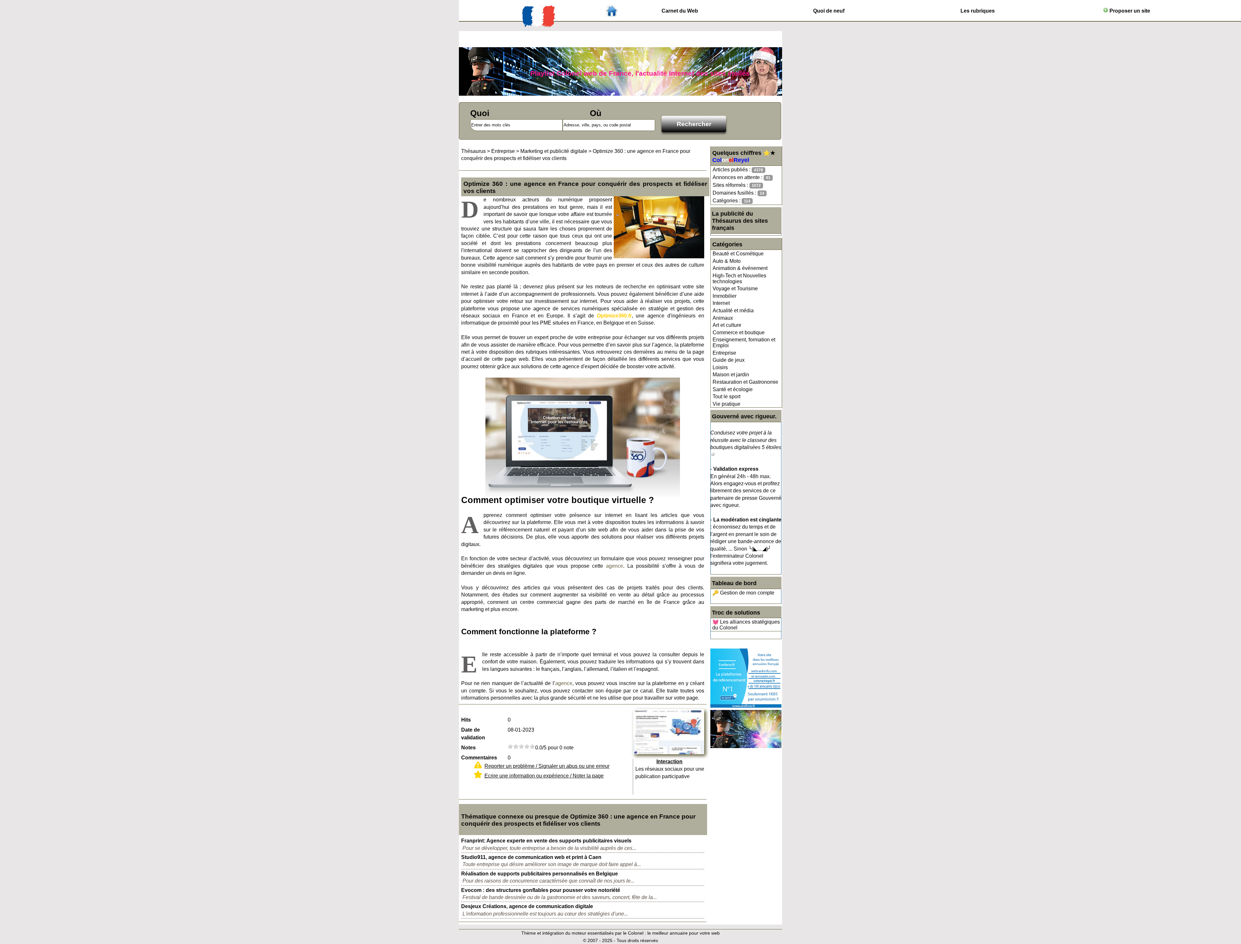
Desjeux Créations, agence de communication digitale (527, 906)
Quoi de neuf (828, 11)
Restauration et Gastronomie (745, 382)
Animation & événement (740, 268)
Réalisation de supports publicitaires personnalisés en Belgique (539, 873)
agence (614, 566)
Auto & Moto (727, 261)
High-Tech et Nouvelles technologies (739, 278)
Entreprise (724, 353)
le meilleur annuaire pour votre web (683, 933)
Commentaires (479, 757)
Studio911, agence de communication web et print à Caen (531, 857)
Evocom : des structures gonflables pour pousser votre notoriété (540, 890)
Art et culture (727, 325)
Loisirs (720, 367)
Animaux (723, 318)
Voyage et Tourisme (735, 288)
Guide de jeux (729, 360)
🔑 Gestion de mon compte (743, 592)
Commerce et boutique (739, 332)
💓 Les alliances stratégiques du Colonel (746, 624)
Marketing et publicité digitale (553, 151)
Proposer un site (1129, 11)
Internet (721, 303)
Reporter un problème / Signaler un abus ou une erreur (547, 766)
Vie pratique (726, 404)
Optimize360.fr (614, 315)
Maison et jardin (731, 374)
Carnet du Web (680, 11)
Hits (466, 720)
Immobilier (725, 296)
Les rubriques (977, 11)
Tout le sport (726, 396)
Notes (468, 747)
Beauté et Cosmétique (738, 253)
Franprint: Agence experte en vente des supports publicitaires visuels (546, 840)
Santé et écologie (733, 389)
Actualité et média (733, 310)
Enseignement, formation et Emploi (744, 342)
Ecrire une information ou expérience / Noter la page (544, 775)
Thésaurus (473, 151)
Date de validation (473, 733)
